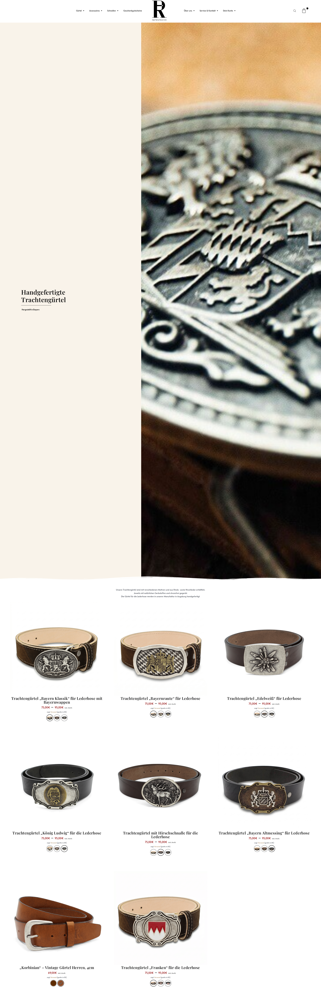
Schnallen (111, 10)
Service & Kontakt (208, 10)
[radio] (50, 718)
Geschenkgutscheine (132, 10)
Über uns (188, 10)
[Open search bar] (294, 11)
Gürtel (79, 10)
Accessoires (94, 10)
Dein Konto (228, 10)
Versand (53, 712)
